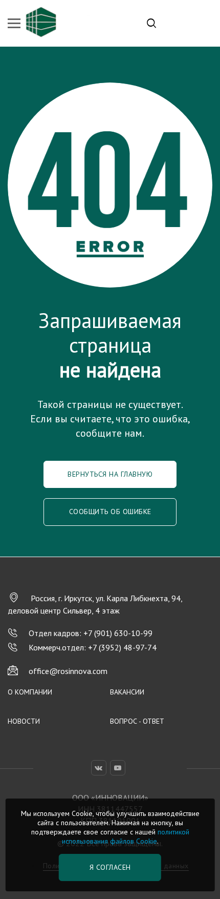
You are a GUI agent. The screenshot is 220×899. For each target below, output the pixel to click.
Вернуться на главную (110, 474)
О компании (30, 692)
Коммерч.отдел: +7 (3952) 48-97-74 (93, 647)
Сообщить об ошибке (110, 511)
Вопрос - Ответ (137, 721)
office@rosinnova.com (68, 671)
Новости (24, 721)
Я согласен (110, 867)
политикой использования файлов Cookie (125, 836)
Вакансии (127, 692)
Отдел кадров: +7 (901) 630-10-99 (90, 633)
